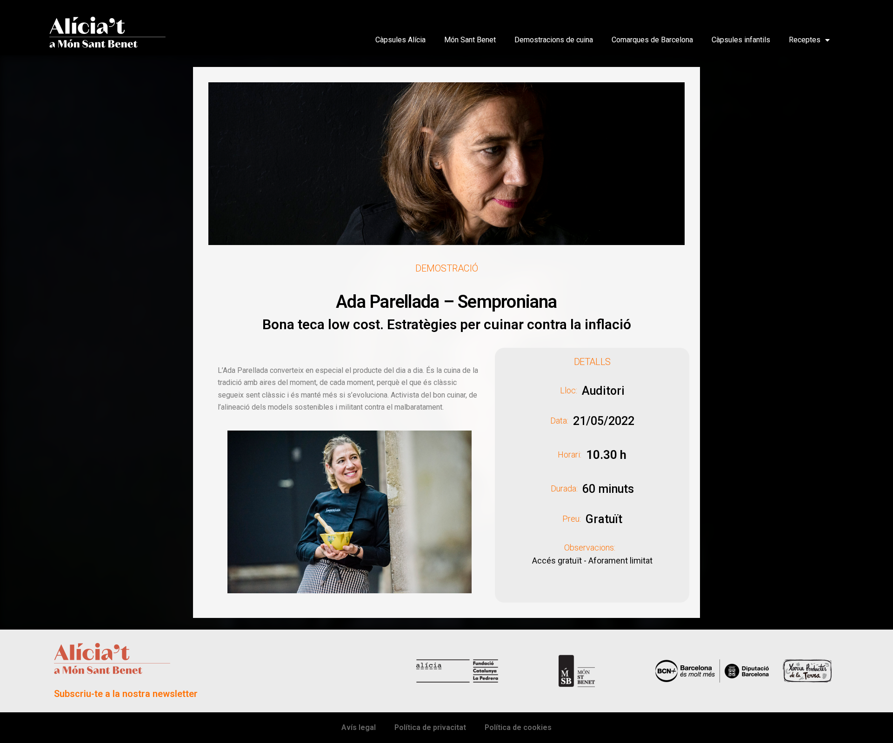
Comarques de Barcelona (652, 39)
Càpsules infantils (741, 39)
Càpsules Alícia (400, 39)
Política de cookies (518, 727)
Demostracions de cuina (553, 39)
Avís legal (358, 727)
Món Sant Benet (470, 39)
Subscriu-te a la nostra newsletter (126, 693)
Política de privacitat (430, 727)
